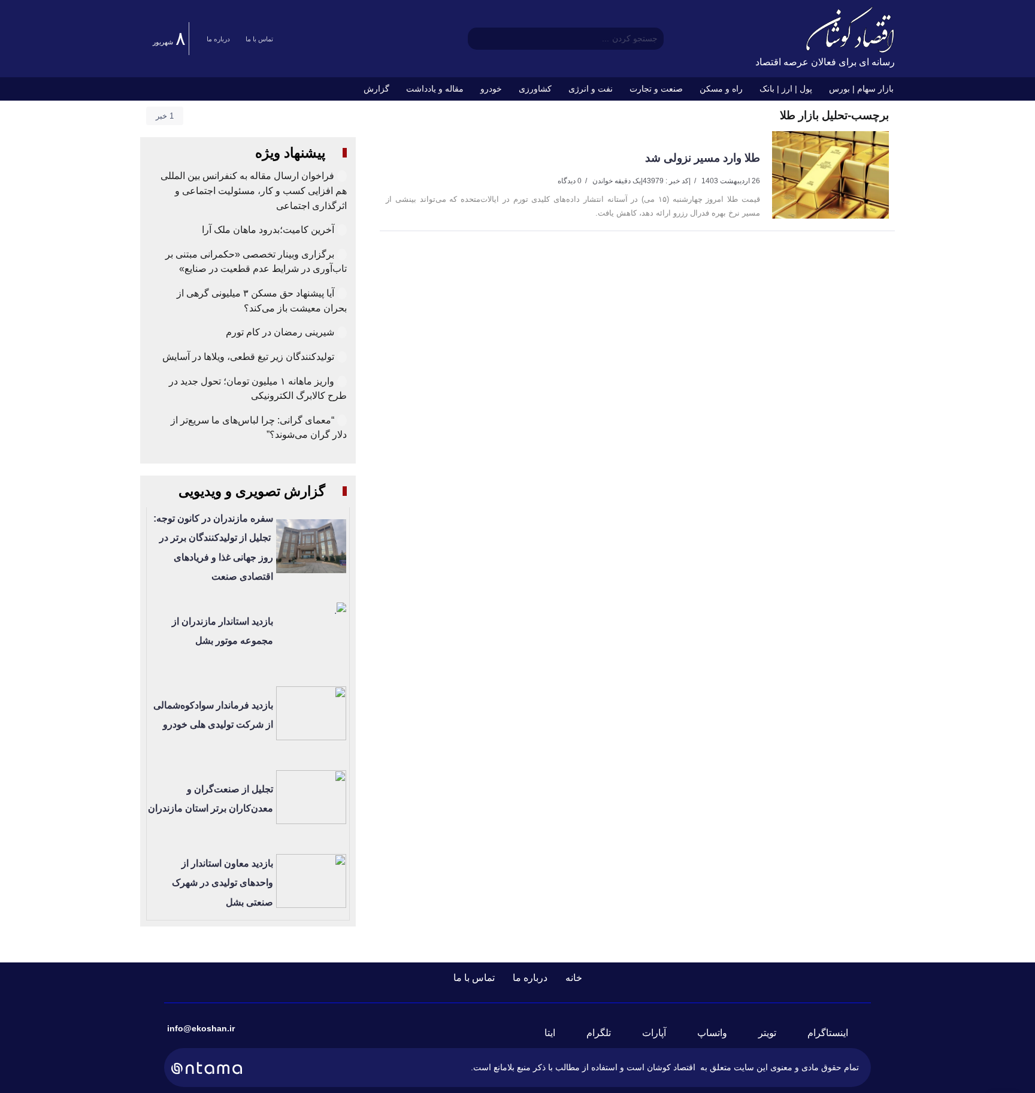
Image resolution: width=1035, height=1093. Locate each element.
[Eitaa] (557, 1033)
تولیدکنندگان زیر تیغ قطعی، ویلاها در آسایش (248, 357)
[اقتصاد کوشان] (850, 29)
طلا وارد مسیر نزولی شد (702, 158)
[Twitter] (774, 1033)
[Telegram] (606, 1033)
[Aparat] (661, 1033)
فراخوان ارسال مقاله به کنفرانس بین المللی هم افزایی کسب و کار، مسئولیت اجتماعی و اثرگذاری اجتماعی (254, 190)
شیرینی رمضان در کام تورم (280, 332)
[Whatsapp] (719, 1033)
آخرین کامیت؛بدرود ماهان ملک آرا (266, 230)
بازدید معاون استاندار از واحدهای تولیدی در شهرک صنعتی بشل (222, 882)
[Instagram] (835, 1033)
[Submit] (477, 38)
